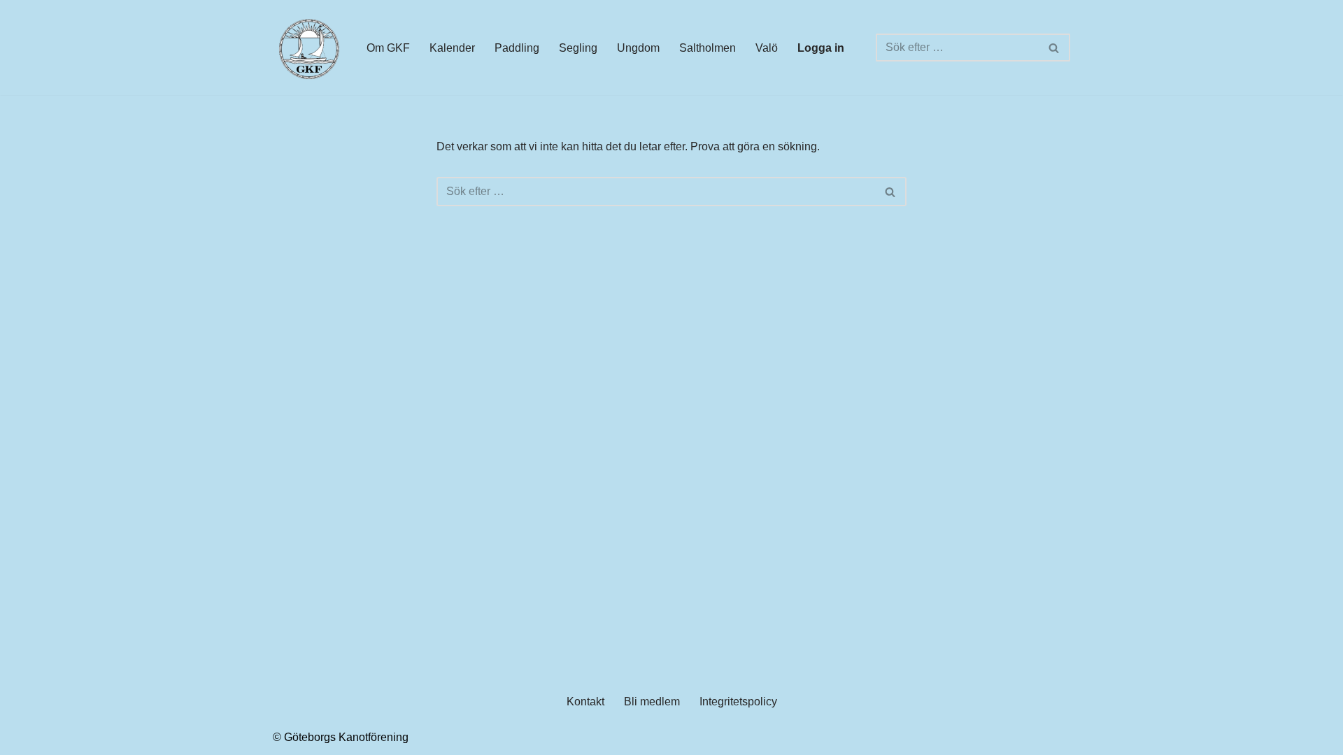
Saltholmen (707, 48)
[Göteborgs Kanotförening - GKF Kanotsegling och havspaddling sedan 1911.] (308, 47)
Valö (766, 48)
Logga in (820, 48)
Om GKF (388, 48)
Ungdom (638, 48)
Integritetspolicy (738, 701)
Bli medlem (652, 701)
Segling (578, 48)
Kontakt (585, 701)
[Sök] (1054, 48)
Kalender (452, 48)
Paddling (517, 48)
